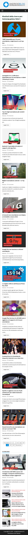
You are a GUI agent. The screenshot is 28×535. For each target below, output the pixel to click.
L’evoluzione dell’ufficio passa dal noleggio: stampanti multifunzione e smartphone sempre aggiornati (13, 473)
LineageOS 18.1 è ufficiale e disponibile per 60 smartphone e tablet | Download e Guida (14, 66)
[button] (2, 10)
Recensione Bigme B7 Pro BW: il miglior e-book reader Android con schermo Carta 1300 (6, 513)
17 (17, 442)
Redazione (4, 45)
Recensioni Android (16, 491)
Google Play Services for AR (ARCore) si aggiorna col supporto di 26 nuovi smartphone (14, 308)
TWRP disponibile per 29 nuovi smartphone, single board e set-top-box (14, 29)
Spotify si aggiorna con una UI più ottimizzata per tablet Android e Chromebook (14, 381)
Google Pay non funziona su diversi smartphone (14, 239)
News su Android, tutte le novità (10, 33)
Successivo (18, 445)
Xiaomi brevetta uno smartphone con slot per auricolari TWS (14, 417)
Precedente (7, 442)
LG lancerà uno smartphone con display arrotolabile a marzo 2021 (14, 205)
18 (20, 442)
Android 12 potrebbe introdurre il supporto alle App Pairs (14, 136)
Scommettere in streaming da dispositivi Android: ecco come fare (14, 346)
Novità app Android (8, 245)
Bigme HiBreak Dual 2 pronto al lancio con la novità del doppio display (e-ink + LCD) (6, 503)
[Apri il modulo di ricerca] (25, 10)
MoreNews (10, 533)
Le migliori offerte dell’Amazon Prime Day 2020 (14, 274)
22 (13, 445)
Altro (5, 352)
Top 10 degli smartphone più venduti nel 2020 (14, 102)
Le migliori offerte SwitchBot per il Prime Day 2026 (6, 523)
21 (10, 445)
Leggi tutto (6, 55)
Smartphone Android (8, 35)
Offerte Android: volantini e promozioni (12, 277)
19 (23, 442)
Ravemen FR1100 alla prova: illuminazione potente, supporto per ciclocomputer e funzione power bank (6, 494)
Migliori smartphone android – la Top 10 (14, 171)
